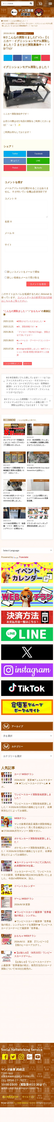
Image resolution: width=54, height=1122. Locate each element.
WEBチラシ (20, 818)
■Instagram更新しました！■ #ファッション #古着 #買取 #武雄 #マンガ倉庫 (33, 351)
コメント (11, 198)
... (25, 1108)
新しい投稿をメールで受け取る (23, 277)
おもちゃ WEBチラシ (25, 935)
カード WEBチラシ (24, 774)
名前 (8, 221)
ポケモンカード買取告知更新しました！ (32, 840)
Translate (23, 557)
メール (9, 233)
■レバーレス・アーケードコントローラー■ (33, 342)
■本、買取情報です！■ (27, 326)
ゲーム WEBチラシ (24, 898)
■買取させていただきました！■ (31, 321)
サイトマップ (28, 1097)
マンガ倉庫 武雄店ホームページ (25, 1103)
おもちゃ (35, 311)
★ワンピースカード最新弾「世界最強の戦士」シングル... (32, 914)
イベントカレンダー (24, 886)
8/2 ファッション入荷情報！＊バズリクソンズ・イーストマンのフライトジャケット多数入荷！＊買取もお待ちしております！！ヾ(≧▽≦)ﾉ (26, 402)
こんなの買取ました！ (15, 311)
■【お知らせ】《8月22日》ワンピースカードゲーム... (33, 954)
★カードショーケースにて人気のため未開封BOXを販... (32, 864)
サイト (8, 244)
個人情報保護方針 (10, 1097)
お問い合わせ (40, 3)
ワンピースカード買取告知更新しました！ (32, 796)
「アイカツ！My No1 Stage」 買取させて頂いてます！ (33, 333)
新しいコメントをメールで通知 (23, 271)
